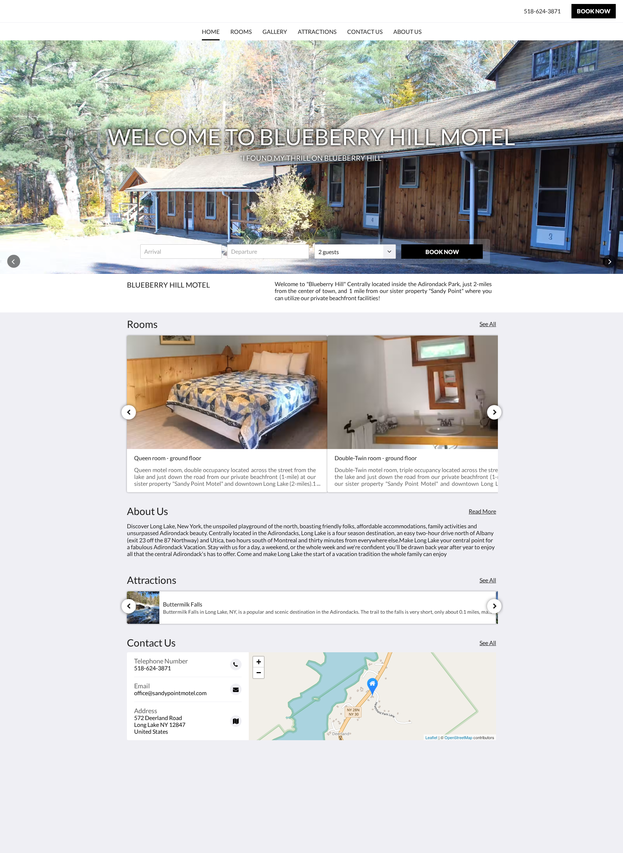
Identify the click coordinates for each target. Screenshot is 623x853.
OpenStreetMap (458, 737)
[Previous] (128, 412)
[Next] (494, 412)
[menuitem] (211, 32)
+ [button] (258, 661)
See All (488, 323)
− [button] (258, 672)
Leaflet (431, 737)
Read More (482, 511)
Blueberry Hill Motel (56, 11)
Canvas (487, 831)
